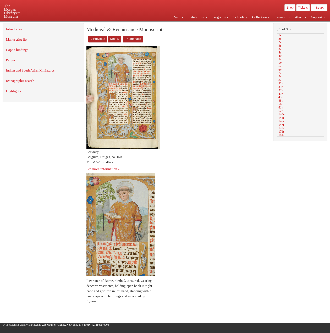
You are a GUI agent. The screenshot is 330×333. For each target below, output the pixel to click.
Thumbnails (133, 39)
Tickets (303, 7)
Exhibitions (196, 17)
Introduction (14, 29)
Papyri (10, 60)
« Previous (97, 39)
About (299, 17)
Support (317, 17)
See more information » (103, 169)
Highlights (13, 91)
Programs (219, 17)
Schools (239, 17)
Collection (260, 17)
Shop (290, 7)
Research (281, 17)
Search (320, 7)
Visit (178, 17)
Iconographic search (20, 81)
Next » (114, 39)
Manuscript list (16, 39)
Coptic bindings (17, 50)
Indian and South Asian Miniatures (30, 70)
